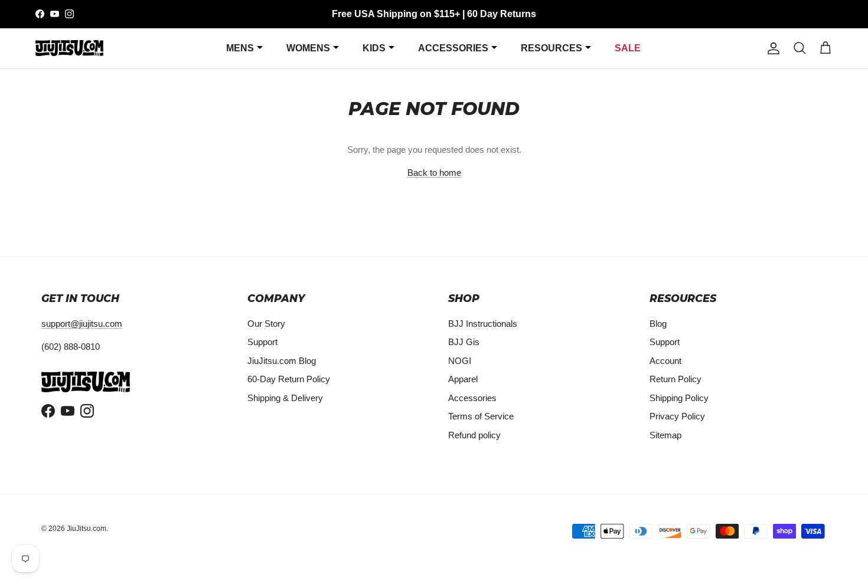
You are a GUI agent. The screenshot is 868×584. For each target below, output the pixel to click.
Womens (308, 48)
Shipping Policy (679, 398)
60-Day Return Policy (288, 379)
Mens (240, 48)
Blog (658, 324)
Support (262, 342)
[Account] (771, 48)
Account (665, 361)
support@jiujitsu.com (81, 324)
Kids (374, 48)
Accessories (453, 48)
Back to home (434, 173)
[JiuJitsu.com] (69, 48)
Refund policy (474, 435)
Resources (551, 48)
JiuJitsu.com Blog (281, 361)
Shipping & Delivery (285, 398)
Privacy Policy (677, 416)
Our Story (266, 324)
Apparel (463, 379)
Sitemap (665, 435)
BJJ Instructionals (482, 324)
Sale (628, 48)
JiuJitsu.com (86, 528)
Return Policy (675, 379)
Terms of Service (481, 416)
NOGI (459, 361)
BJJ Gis (463, 342)
